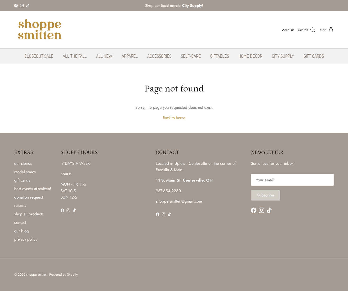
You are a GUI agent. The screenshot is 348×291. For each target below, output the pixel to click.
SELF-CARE (191, 56)
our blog (21, 231)
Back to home (174, 118)
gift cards (22, 180)
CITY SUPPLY (283, 56)
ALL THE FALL (75, 56)
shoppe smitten (36, 274)
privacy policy (25, 239)
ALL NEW (104, 56)
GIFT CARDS (313, 56)
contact (20, 222)
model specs (25, 172)
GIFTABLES (219, 56)
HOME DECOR (250, 56)
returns (20, 205)
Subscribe (265, 195)
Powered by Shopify (63, 274)
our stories (23, 163)
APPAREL (130, 56)
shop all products (29, 214)
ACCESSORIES (159, 56)
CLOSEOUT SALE (38, 56)
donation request (28, 197)
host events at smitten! (32, 188)
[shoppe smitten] (39, 30)
